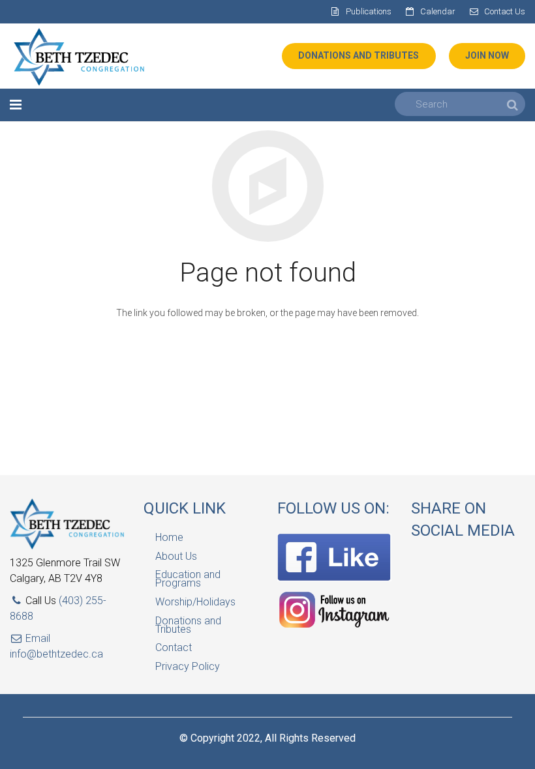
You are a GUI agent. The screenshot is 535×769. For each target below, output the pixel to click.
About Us (176, 556)
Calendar (437, 11)
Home (169, 537)
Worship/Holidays (195, 602)
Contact (173, 647)
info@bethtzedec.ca (56, 654)
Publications (368, 11)
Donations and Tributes (188, 625)
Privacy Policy (187, 666)
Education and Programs (188, 578)
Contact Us (504, 11)
